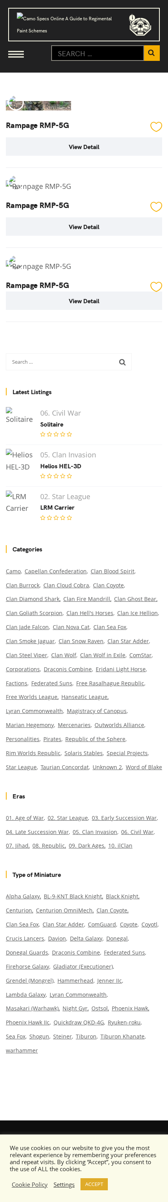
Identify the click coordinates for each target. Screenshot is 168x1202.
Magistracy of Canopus (97, 711)
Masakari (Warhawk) (32, 1008)
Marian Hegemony (30, 725)
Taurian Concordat (65, 767)
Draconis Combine (68, 669)
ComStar (140, 655)
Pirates (52, 739)
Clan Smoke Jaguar (30, 641)
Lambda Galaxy (26, 994)
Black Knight (122, 896)
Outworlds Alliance (119, 725)
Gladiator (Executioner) (83, 966)
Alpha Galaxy (23, 896)
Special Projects (127, 753)
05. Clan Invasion (95, 832)
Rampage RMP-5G (37, 124)
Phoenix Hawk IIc (28, 1022)
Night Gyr (75, 1008)
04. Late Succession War (37, 832)
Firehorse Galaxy (27, 966)
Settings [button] (64, 1184)
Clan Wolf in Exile (102, 655)
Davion (57, 938)
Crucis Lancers (25, 938)
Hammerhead (75, 980)
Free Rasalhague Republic (110, 683)
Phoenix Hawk (130, 1008)
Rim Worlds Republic (33, 753)
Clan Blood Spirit (112, 571)
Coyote (129, 924)
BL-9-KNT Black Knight (73, 896)
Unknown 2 (107, 767)
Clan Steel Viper (26, 655)
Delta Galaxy (86, 938)
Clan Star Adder (128, 641)
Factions (16, 683)
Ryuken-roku (124, 1022)
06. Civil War (137, 832)
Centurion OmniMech (64, 910)
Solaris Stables (83, 753)
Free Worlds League (31, 697)
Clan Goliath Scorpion (34, 613)
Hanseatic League (84, 697)
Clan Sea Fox (109, 627)
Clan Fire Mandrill (86, 599)
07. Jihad (17, 845)
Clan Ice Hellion (137, 613)
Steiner (62, 1036)
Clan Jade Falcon (27, 627)
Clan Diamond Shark (32, 599)
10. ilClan (120, 845)
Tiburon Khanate (122, 1036)
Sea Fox (15, 1036)
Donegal (117, 938)
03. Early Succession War (124, 817)
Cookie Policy (30, 1184)
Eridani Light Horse (121, 669)
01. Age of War (25, 817)
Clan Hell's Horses (89, 613)
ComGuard (102, 924)
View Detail (84, 146)
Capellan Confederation (56, 571)
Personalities (22, 739)
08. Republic (48, 845)
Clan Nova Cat (71, 627)
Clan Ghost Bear (135, 599)
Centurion (19, 910)
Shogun (39, 1036)
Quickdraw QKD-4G (79, 1022)
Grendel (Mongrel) (30, 980)
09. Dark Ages (86, 845)
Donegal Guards (27, 952)
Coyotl (149, 924)
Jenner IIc (109, 980)
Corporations (23, 669)
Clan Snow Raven (81, 641)
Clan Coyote (108, 585)
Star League (21, 767)
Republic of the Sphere (95, 739)
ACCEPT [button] (94, 1184)
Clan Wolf (63, 655)
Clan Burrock (22, 585)
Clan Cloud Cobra (66, 585)
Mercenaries (74, 725)
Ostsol (99, 1008)
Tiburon (86, 1036)
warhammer (22, 1050)
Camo (13, 571)
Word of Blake (144, 767)
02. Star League (68, 817)
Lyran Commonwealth (34, 711)
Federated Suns (51, 683)
